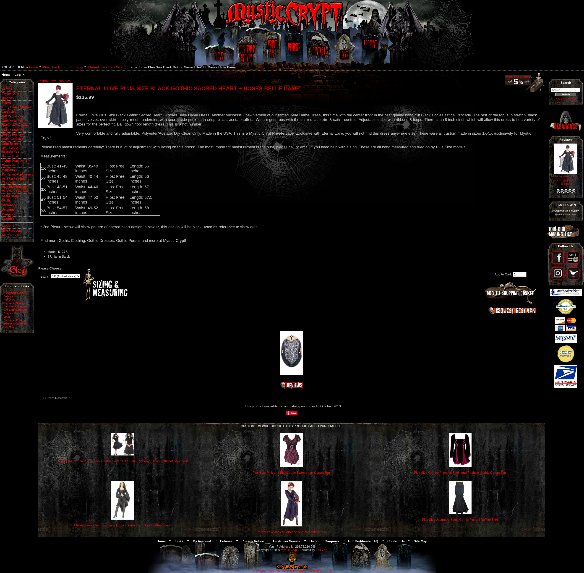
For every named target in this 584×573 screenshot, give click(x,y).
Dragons (8, 98)
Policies (293, 51)
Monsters (8, 170)
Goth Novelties (12, 121)
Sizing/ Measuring (14, 323)
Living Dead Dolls (14, 160)
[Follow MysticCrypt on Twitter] (573, 279)
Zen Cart (321, 550)
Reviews (565, 139)
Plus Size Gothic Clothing (63, 67)
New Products (11, 230)
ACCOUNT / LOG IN (15, 292)
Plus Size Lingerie (15, 191)
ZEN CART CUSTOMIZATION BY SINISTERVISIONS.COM (292, 571)
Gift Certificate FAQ (15, 310)
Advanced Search (566, 98)
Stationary (9, 205)
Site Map (9, 327)
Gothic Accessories (15, 125)
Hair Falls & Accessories (10, 150)
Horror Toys (10, 156)
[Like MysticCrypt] (573, 264)
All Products (10, 235)
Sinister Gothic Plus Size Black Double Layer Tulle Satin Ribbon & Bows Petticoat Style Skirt (122, 461)
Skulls (6, 200)
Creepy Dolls (11, 93)
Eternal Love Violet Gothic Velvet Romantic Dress (291, 532)
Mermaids (9, 165)
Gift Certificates (12, 116)
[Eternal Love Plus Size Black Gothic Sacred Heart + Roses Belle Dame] (55, 105)
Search (566, 82)
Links (345, 51)
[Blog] (17, 276)
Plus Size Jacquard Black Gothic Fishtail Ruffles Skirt (460, 519)
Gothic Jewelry (12, 139)
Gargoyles (9, 111)
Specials (8, 226)
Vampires (8, 214)
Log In (20, 74)
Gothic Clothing (13, 130)
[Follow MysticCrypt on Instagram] (558, 279)
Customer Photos (14, 320)
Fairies (6, 102)
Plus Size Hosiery (14, 186)
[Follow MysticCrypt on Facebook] (558, 264)
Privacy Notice (253, 541)
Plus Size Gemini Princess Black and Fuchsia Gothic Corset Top (460, 472)
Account (369, 51)
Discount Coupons (15, 306)
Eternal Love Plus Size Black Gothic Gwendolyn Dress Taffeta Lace (122, 525)
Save (294, 413)
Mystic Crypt (289, 550)
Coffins (7, 89)
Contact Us (318, 51)
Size (43, 277)
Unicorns (8, 209)
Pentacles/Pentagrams (17, 174)
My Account (202, 541)
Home (218, 51)
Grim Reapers (11, 143)
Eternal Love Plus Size (105, 67)
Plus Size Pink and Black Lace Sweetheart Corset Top (291, 472)
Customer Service (247, 51)
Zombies (8, 218)
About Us (271, 51)
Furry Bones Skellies (16, 107)
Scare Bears (10, 196)
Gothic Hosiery (12, 134)
